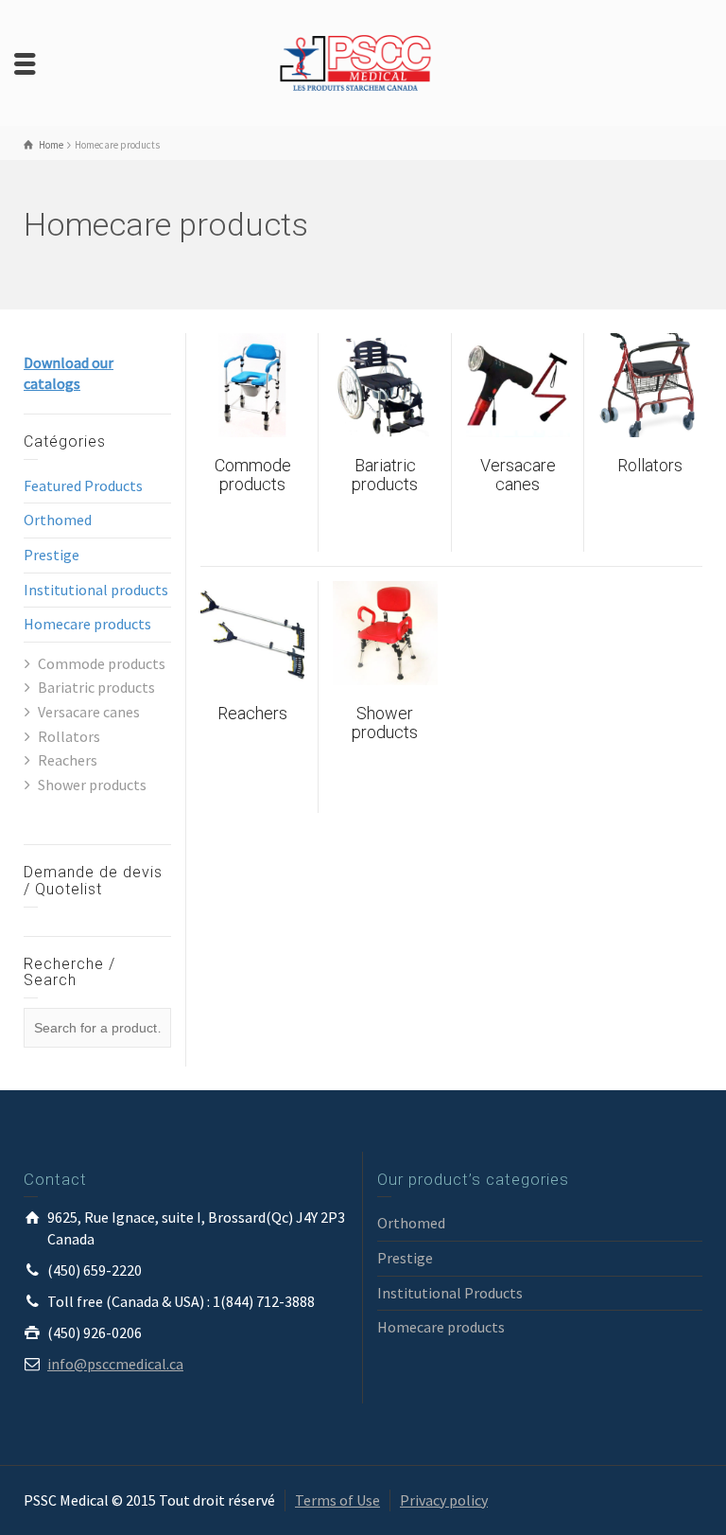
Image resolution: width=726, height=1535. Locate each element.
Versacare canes (89, 711)
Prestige (51, 554)
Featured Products (83, 485)
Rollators (69, 736)
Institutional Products (450, 1292)
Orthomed (58, 519)
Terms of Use (337, 1500)
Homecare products (87, 623)
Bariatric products (96, 687)
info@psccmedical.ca (115, 1363)
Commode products (101, 663)
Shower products (92, 784)
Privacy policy (444, 1500)
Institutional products (96, 589)
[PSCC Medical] (363, 61)
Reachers (67, 759)
